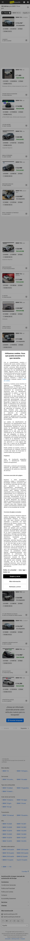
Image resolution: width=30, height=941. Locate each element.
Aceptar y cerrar (15, 576)
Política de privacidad (9, 570)
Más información (15, 581)
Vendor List (6, 572)
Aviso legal (22, 570)
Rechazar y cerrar (15, 587)
